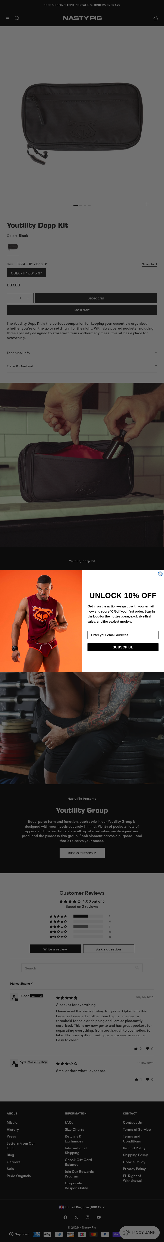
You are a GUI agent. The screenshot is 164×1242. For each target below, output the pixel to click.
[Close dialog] (160, 574)
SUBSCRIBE (123, 647)
